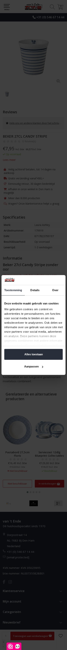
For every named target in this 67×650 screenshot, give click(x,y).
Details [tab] (34, 290)
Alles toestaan (33, 354)
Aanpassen (31, 366)
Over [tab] (55, 290)
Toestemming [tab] (13, 290)
